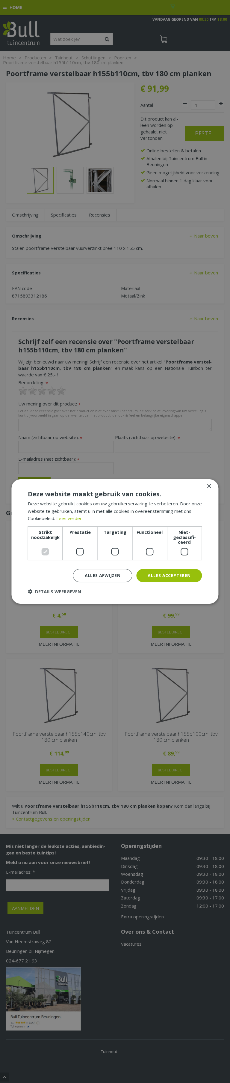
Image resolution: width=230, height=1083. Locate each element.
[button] (54, 591)
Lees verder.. (70, 518)
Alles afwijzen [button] (103, 575)
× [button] (209, 486)
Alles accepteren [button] (169, 575)
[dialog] (114, 541)
